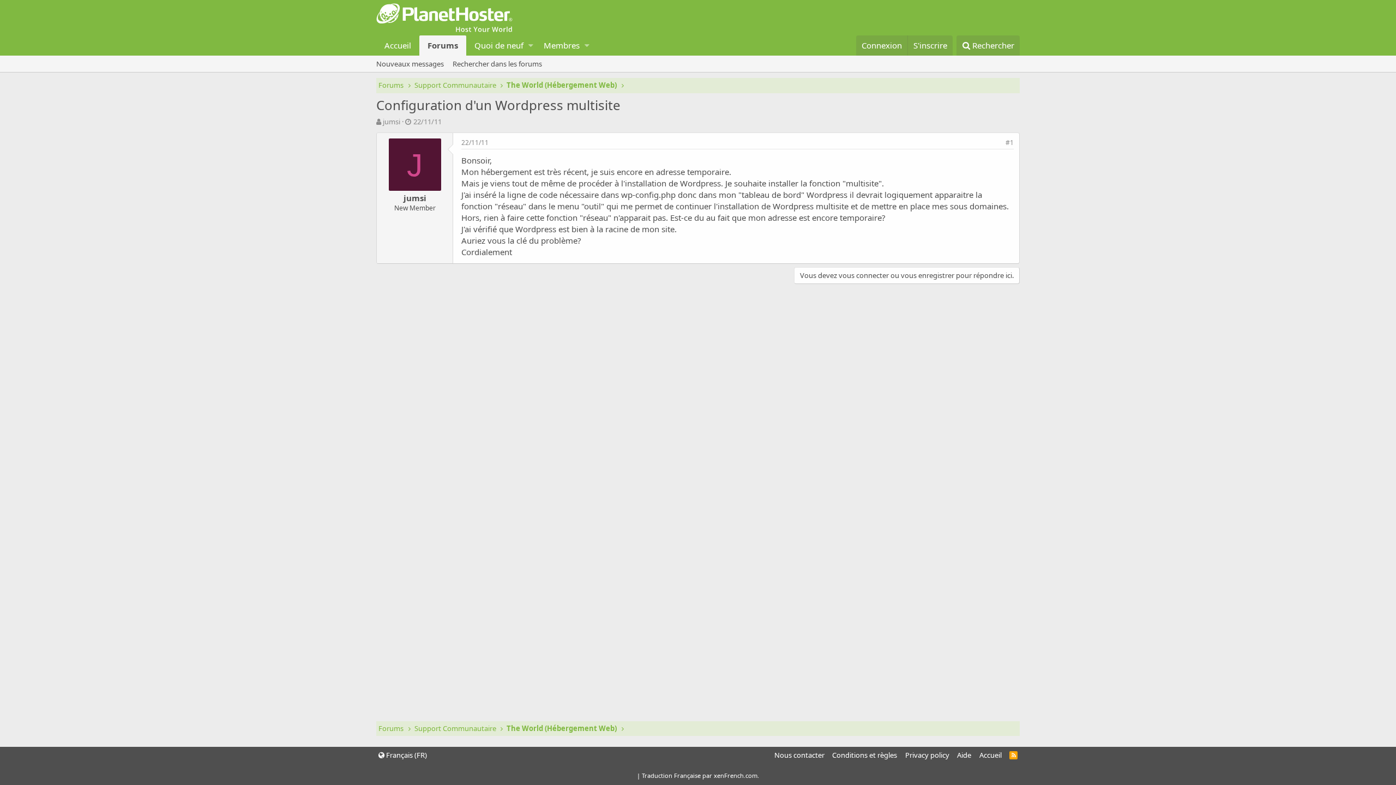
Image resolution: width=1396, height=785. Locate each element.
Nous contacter (799, 755)
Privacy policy (927, 755)
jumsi (391, 121)
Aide (964, 755)
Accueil (397, 45)
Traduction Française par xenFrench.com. (700, 775)
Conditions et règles (864, 755)
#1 (1010, 142)
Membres (562, 45)
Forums (443, 45)
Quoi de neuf (499, 45)
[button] (531, 45)
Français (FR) (405, 755)
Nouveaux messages (410, 64)
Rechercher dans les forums (497, 64)
